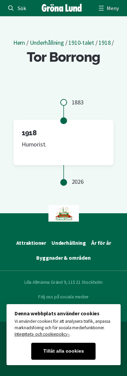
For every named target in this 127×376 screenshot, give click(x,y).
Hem (19, 42)
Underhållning (47, 42)
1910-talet (81, 42)
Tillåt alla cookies (63, 351)
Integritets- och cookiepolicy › (42, 334)
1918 (104, 42)
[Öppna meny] (108, 8)
